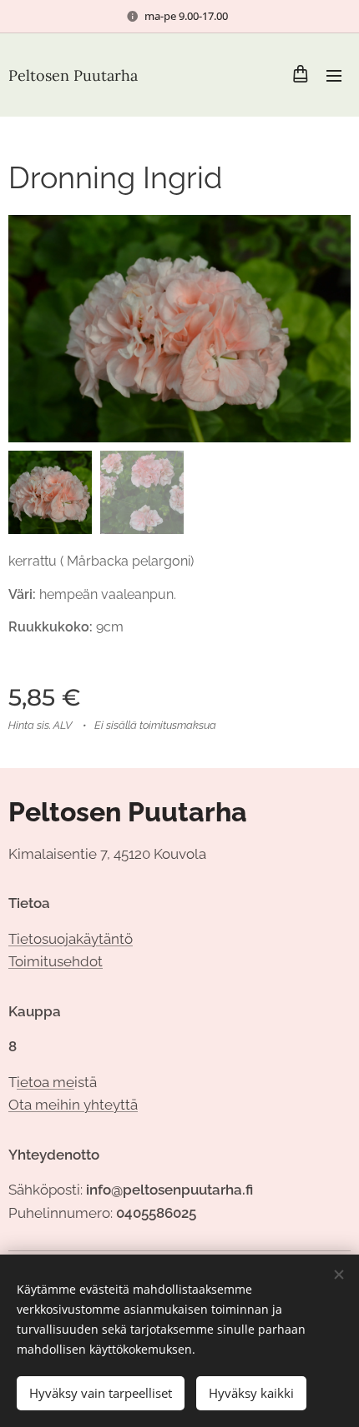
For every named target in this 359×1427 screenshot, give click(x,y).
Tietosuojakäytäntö (70, 939)
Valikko (334, 75)
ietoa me (45, 1082)
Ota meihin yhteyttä (73, 1104)
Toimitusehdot (55, 961)
